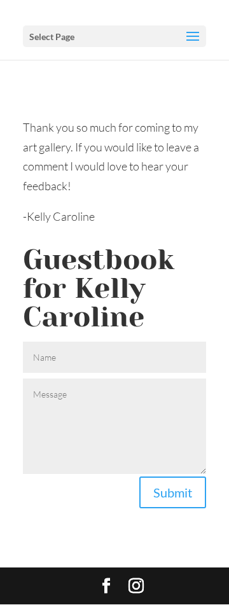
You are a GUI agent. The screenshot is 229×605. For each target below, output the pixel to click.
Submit (172, 492)
